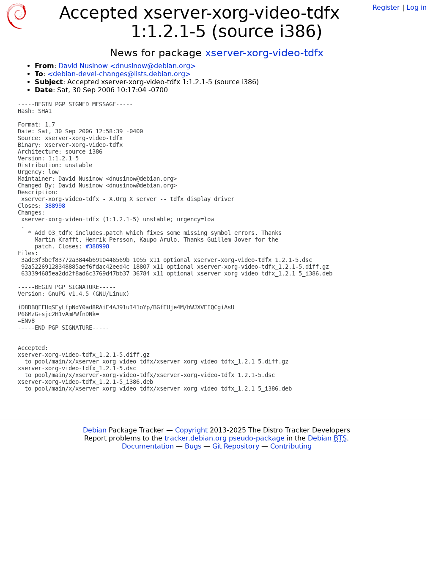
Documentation (148, 446)
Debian (95, 430)
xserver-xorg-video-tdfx (264, 53)
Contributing (291, 446)
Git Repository (235, 446)
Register (386, 7)
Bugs (193, 446)
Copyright (191, 430)
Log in (416, 7)
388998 (55, 205)
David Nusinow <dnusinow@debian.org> (127, 66)
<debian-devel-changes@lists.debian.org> (119, 74)
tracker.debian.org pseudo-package (224, 438)
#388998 (97, 246)
